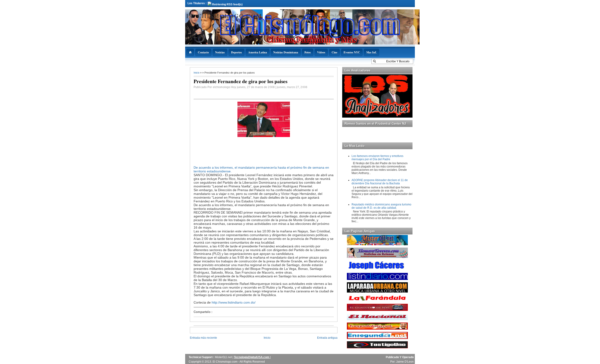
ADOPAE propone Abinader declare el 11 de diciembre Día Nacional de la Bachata (380, 181)
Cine (334, 52)
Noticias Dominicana (285, 52)
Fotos (307, 52)
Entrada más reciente (203, 337)
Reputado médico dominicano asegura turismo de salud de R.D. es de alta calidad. (381, 206)
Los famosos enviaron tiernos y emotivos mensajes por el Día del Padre (377, 157)
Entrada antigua (327, 337)
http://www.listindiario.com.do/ (233, 302)
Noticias (220, 52)
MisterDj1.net (223, 357)
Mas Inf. (371, 52)
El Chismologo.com (224, 16)
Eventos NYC (352, 52)
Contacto (203, 52)
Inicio (197, 72)
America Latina (257, 52)
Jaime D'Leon (405, 361)
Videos (321, 52)
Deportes (236, 52)
